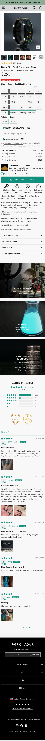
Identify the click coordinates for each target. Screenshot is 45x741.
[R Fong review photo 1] (7, 582)
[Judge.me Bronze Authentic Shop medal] (15, 419)
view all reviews (22, 708)
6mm (13, 121)
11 (21, 102)
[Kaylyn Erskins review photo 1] (7, 546)
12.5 (5, 107)
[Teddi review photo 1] (7, 615)
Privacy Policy (14, 731)
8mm (5, 121)
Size (22, 85)
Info (22, 680)
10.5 (13, 102)
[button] (7, 63)
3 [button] (23, 627)
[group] (22, 32)
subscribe (34, 655)
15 (5, 112)
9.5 (38, 96)
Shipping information (11, 253)
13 (13, 107)
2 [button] (19, 627)
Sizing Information (10, 235)
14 (30, 107)
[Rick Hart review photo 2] (20, 510)
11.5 (30, 102)
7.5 (4, 96)
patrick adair (22, 644)
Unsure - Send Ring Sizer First (22, 112)
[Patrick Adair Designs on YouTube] (26, 725)
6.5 (30, 91)
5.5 (13, 91)
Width (7, 117)
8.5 (21, 96)
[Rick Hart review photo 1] (7, 510)
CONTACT (22, 688)
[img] (7, 438)
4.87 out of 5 (29, 387)
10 (5, 102)
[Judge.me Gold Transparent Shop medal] (27, 419)
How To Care (7, 247)
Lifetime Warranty (9, 241)
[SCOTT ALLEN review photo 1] (7, 465)
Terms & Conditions (28, 731)
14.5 (38, 107)
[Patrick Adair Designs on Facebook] (21, 725)
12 (38, 102)
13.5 (21, 107)
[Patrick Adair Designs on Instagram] (17, 725)
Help (22, 672)
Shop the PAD (22, 664)
